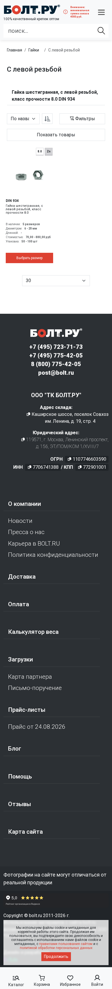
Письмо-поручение (35, 687)
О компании (24, 503)
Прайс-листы (26, 709)
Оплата (18, 604)
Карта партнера (30, 676)
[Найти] (101, 31)
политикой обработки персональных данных (56, 948)
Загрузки (20, 659)
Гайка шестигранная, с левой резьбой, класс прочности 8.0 (24, 209)
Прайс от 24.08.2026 (36, 726)
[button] (101, 12)
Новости (20, 520)
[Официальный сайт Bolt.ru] (31, 9)
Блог (14, 748)
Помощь (20, 776)
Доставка (22, 576)
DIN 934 (12, 201)
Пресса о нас (26, 532)
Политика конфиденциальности (53, 554)
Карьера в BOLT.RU (34, 543)
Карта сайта (25, 831)
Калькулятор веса (33, 631)
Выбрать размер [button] (29, 258)
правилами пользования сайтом (65, 944)
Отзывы (19, 804)
